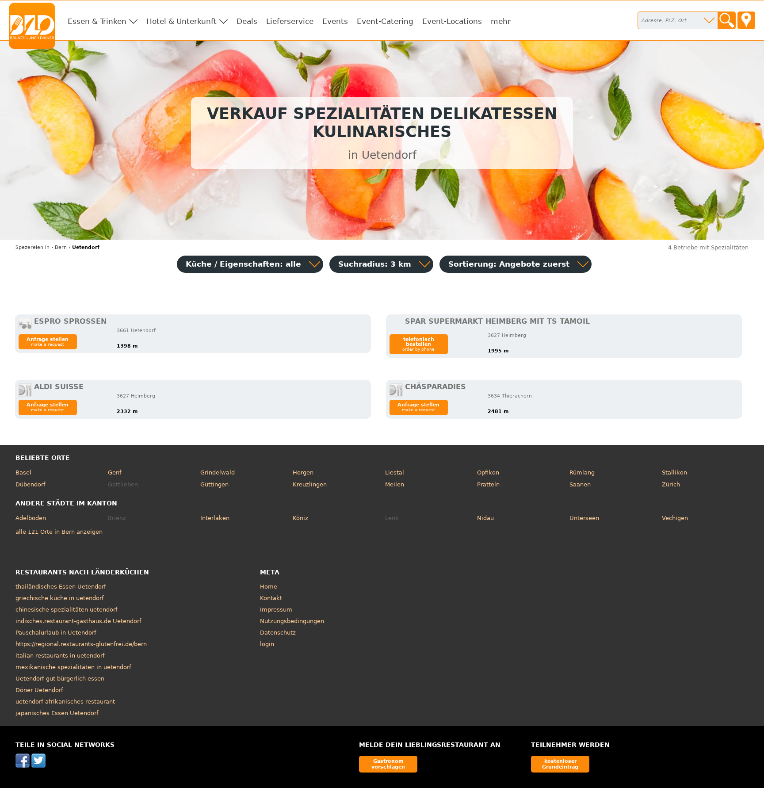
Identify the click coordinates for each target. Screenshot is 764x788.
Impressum (276, 609)
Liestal (394, 472)
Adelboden (30, 518)
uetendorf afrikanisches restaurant (65, 701)
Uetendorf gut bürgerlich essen (59, 678)
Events (335, 21)
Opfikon (488, 472)
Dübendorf (30, 484)
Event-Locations (452, 21)
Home (268, 586)
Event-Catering (385, 21)
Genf (115, 472)
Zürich (671, 484)
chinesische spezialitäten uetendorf (66, 609)
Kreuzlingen (310, 484)
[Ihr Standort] (746, 20)
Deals (247, 21)
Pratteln (488, 484)
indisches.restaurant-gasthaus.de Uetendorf (78, 621)
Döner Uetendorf (39, 690)
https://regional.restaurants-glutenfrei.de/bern (81, 644)
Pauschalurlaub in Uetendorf (55, 632)
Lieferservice (289, 21)
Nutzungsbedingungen (292, 621)
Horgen (303, 472)
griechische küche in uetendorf (59, 598)
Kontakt (271, 598)
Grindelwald (217, 472)
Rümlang (582, 472)
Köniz (300, 518)
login (267, 644)
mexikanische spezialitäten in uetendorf (73, 667)
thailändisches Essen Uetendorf (60, 586)
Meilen (394, 484)
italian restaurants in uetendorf (60, 655)
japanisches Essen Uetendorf (57, 713)
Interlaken (214, 518)
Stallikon (674, 472)
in (32, 247)
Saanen (580, 484)
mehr (501, 21)
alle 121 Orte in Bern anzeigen (59, 531)
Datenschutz (278, 632)
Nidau (485, 518)
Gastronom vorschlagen (388, 763)
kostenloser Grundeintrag (560, 763)
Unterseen (584, 518)
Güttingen (214, 484)
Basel (23, 472)
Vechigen (675, 518)
